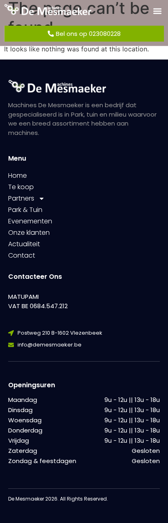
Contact (21, 255)
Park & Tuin (25, 209)
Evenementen (30, 221)
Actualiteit (24, 244)
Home (17, 175)
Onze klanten (29, 232)
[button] (157, 11)
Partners (21, 198)
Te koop (21, 187)
